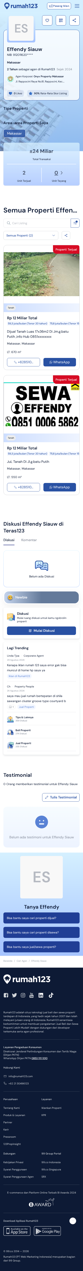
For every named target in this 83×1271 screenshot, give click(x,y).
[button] (47, 20)
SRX (44, 1176)
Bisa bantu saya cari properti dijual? (31, 918)
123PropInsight (12, 1144)
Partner (7, 1122)
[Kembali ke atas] (72, 1221)
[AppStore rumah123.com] (16, 1231)
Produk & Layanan (14, 1115)
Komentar (29, 540)
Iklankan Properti (52, 1108)
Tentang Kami (11, 1108)
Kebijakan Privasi (13, 1162)
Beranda (7, 960)
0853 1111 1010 (39, 1058)
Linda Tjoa (13, 655)
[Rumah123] (21, 6)
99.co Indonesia (51, 1162)
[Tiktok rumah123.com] (51, 995)
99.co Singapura (51, 1169)
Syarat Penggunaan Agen (18, 1176)
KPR (44, 1115)
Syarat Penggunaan (15, 1169)
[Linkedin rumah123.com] (40, 995)
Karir (6, 1129)
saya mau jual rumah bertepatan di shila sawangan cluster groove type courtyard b (36, 698)
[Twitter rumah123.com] (14, 995)
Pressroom (9, 1137)
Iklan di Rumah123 (19, 676)
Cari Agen (22, 960)
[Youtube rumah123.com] (31, 995)
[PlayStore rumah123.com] (47, 1231)
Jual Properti (26, 707)
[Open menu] (77, 5)
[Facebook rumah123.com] (6, 995)
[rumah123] (41, 979)
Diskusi (8, 540)
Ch (8, 686)
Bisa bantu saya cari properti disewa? (33, 932)
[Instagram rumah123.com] (23, 995)
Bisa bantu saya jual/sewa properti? (31, 947)
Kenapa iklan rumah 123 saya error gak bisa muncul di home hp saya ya (36, 667)
